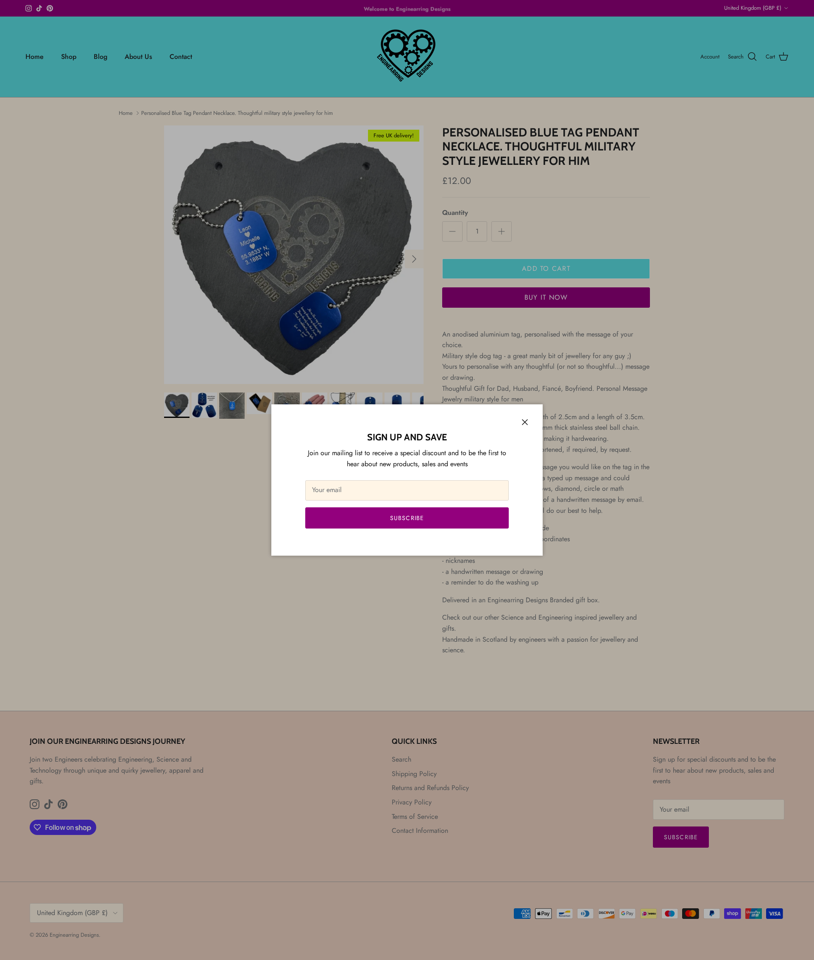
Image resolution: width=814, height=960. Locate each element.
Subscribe (407, 518)
